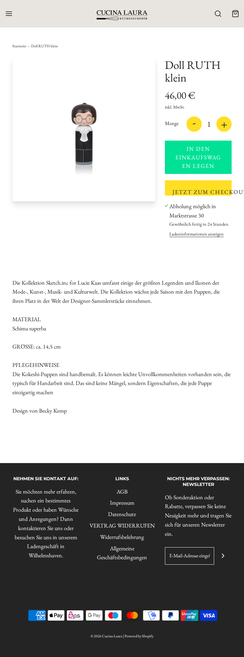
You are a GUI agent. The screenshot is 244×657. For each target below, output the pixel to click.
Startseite (19, 46)
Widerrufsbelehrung (122, 537)
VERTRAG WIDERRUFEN (122, 525)
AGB (122, 491)
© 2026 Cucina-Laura (106, 636)
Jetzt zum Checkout (202, 192)
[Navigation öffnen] (8, 13)
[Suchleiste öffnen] (218, 13)
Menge (172, 123)
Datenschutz (122, 514)
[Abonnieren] (223, 556)
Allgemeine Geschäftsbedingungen (122, 553)
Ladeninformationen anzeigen (196, 234)
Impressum (122, 502)
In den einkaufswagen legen (198, 157)
